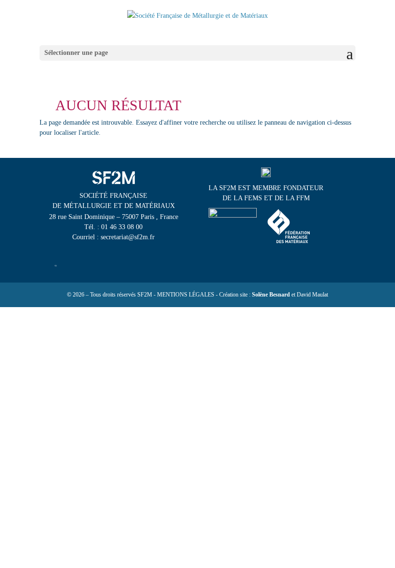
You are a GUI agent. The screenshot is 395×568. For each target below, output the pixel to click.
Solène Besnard (271, 294)
